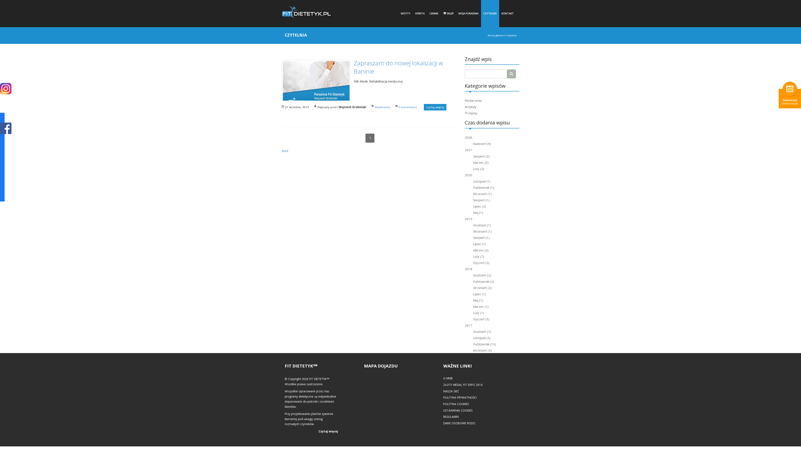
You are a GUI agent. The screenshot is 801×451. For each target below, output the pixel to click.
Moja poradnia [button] (468, 13)
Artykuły (470, 107)
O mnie (448, 378)
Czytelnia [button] (490, 13)
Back (285, 151)
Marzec (481, 162)
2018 (468, 269)
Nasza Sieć (451, 391)
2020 (468, 175)
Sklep (450, 13)
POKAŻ (5, 128)
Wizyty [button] (405, 13)
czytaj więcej (435, 107)
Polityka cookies (456, 404)
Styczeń (481, 263)
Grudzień (482, 225)
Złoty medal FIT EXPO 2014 (462, 385)
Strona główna (495, 35)
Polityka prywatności (460, 397)
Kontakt (507, 13)
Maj (478, 212)
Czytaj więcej (328, 431)
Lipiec (479, 206)
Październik (483, 187)
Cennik (433, 13)
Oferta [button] (420, 13)
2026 (468, 137)
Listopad (481, 181)
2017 (468, 325)
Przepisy (471, 113)
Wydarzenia (473, 100)
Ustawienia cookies (458, 410)
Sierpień (481, 156)
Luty (478, 169)
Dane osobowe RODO (459, 423)
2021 (468, 150)
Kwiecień (482, 144)
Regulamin (451, 417)
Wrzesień (482, 194)
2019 (468, 219)
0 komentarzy (408, 107)
